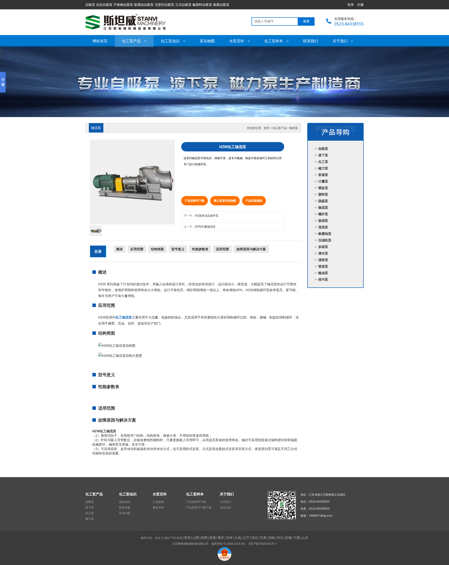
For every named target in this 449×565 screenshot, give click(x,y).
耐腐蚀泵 (324, 233)
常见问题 (124, 513)
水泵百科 (237, 40)
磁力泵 (323, 168)
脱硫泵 (323, 201)
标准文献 (124, 507)
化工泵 (323, 161)
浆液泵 (323, 174)
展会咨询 (158, 507)
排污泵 (323, 279)
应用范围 (136, 249)
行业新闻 (158, 502)
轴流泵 (294, 128)
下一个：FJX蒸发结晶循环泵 (201, 216)
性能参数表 (200, 249)
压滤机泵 (324, 240)
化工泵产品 (132, 40)
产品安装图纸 (254, 201)
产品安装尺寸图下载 (198, 507)
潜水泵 (323, 253)
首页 (266, 128)
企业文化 (225, 507)
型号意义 (178, 249)
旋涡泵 (323, 220)
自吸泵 (323, 148)
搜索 (306, 21)
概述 (119, 249)
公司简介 (225, 502)
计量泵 (323, 181)
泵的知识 (124, 502)
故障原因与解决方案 (251, 249)
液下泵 (323, 155)
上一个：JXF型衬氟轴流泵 (200, 227)
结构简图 (157, 249)
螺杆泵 (323, 214)
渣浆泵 (323, 259)
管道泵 (323, 266)
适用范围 (222, 249)
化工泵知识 (171, 40)
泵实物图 (207, 40)
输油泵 (323, 273)
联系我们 (310, 40)
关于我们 (340, 40)
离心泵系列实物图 (225, 201)
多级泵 (323, 246)
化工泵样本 (274, 40)
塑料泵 (323, 194)
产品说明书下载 (194, 201)
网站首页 (100, 40)
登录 (350, 4)
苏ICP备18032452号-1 (263, 544)
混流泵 (323, 227)
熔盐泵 (323, 188)
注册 (360, 4)
